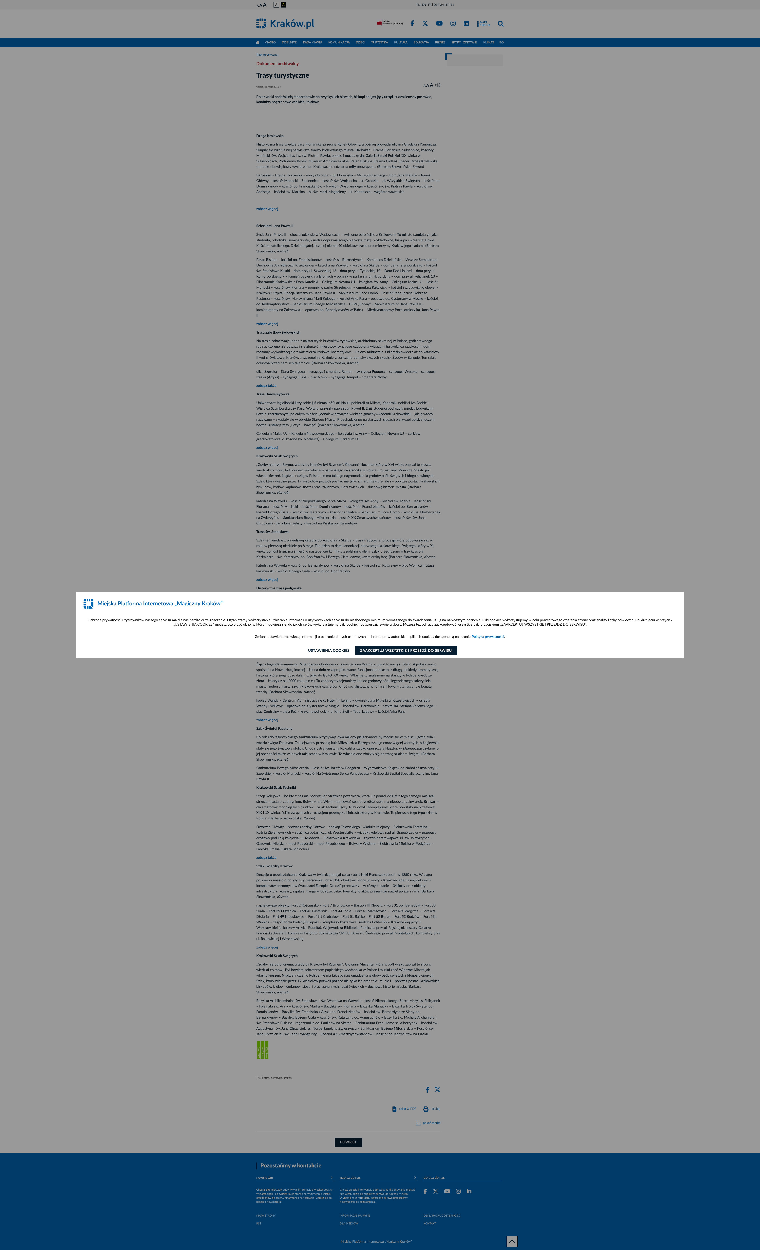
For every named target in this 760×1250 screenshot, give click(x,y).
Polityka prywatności (488, 637)
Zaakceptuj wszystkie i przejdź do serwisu (406, 651)
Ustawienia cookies (329, 651)
